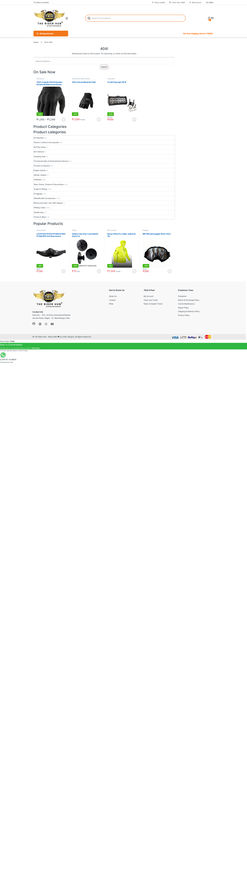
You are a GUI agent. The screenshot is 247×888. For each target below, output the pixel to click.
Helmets (38, 180)
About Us (113, 296)
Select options (63, 119)
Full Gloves (40, 79)
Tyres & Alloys (40, 217)
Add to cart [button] (134, 119)
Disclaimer (182, 296)
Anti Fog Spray (40, 147)
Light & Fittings (41, 189)
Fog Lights (111, 79)
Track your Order (151, 300)
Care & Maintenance (186, 304)
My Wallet (210, 2)
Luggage (38, 194)
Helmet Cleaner (40, 175)
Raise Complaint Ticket (153, 304)
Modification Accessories (45, 198)
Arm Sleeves (39, 152)
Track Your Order (178, 2)
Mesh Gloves (85, 79)
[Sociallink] (33, 323)
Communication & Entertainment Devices (51, 161)
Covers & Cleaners (42, 166)
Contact (112, 300)
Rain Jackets (111, 230)
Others (74, 230)
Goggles (145, 230)
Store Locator (160, 2)
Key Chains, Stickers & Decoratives (49, 184)
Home (35, 42)
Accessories (38, 138)
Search (104, 67)
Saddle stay (38, 212)
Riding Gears (40, 207)
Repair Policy (183, 308)
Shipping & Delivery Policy (189, 311)
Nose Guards (41, 230)
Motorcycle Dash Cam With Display (48, 203)
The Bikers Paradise (41, 2)
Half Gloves (76, 79)
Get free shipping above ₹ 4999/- (198, 33)
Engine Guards (40, 170)
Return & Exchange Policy (188, 300)
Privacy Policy (184, 315)
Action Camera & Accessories (47, 142)
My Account (196, 2)
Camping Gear (40, 156)
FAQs (111, 304)
